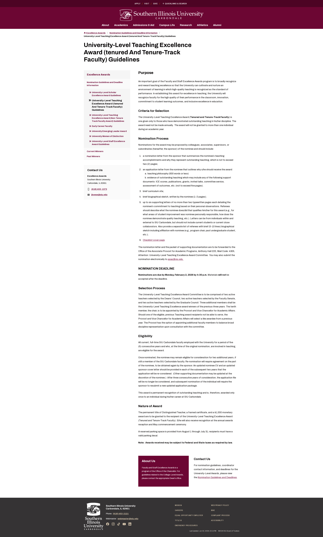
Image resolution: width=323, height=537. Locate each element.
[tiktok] (118, 524)
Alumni (217, 25)
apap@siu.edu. (175, 259)
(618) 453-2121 (121, 514)
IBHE (213, 510)
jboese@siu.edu (99, 195)
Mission (178, 505)
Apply (137, 3)
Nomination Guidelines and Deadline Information (133, 33)
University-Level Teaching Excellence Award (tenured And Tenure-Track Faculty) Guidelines (130, 36)
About (105, 25)
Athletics (202, 25)
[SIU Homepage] (161, 15)
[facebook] (107, 524)
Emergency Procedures (186, 525)
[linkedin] (130, 524)
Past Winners (93, 156)
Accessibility (217, 520)
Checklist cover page (154, 240)
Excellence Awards (95, 33)
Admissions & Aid (143, 25)
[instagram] (113, 524)
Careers (179, 510)
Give (155, 3)
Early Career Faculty (102, 126)
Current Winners (95, 151)
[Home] (93, 516)
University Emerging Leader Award (109, 131)
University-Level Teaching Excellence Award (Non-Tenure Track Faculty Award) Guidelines (108, 118)
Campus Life (167, 25)
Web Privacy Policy (220, 505)
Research (186, 25)
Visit (146, 3)
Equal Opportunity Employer (189, 515)
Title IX (178, 520)
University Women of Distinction (108, 136)
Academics (121, 25)
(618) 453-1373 (99, 189)
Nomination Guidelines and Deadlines (217, 477)
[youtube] (124, 524)
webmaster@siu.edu (128, 519)
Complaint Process (220, 515)
